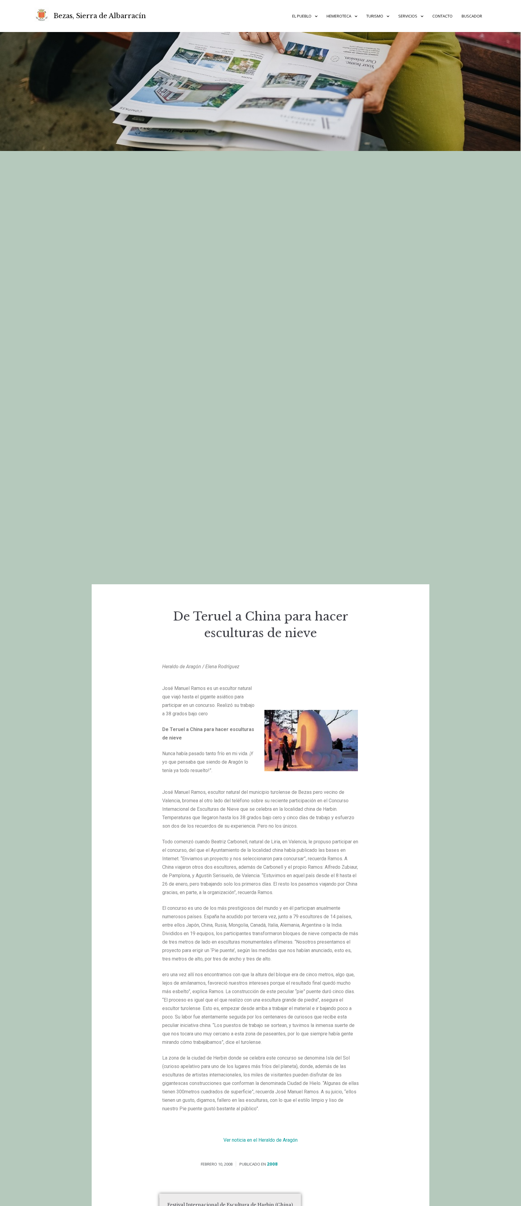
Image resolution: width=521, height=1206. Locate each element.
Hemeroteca (339, 16)
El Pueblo (301, 16)
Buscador (472, 16)
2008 (272, 1164)
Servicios (407, 16)
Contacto (442, 16)
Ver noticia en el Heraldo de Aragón (260, 1140)
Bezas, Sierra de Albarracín (100, 16)
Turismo (374, 16)
